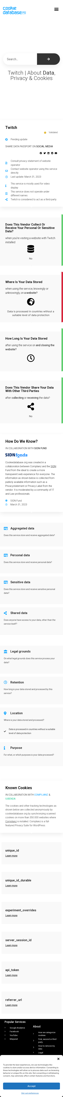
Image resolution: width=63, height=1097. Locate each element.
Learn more (11, 855)
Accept (32, 1086)
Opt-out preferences (30, 1093)
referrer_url (13, 1000)
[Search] (48, 59)
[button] (58, 1058)
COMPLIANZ (41, 794)
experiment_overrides (20, 910)
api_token (12, 970)
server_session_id (18, 940)
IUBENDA (10, 798)
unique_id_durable (18, 880)
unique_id (12, 850)
